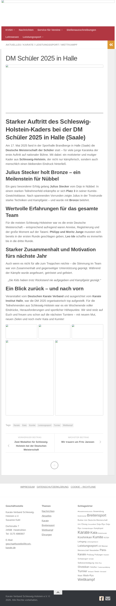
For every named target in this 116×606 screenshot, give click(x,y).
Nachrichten (26, 30)
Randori (106, 555)
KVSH (9, 30)
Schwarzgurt (83, 559)
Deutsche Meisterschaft (98, 520)
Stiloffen (93, 567)
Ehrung (84, 524)
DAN (85, 520)
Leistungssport (32, 37)
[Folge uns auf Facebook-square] (101, 598)
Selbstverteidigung (86, 563)
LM (99, 546)
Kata (24, 425)
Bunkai (80, 520)
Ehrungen (47, 534)
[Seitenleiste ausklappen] (111, 45)
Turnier (57, 425)
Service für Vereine (48, 30)
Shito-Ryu (98, 563)
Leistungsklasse (92, 542)
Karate (28, 44)
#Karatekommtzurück (85, 511)
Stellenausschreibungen (81, 30)
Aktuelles (13, 44)
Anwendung (98, 511)
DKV (79, 524)
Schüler (91, 559)
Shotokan (83, 566)
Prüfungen (98, 555)
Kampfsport (98, 528)
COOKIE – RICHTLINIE (83, 487)
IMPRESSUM (27, 487)
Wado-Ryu (88, 575)
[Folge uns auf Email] (107, 598)
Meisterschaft (83, 550)
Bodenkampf (82, 516)
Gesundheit (92, 524)
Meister (105, 546)
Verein (96, 572)
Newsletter (94, 550)
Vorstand (103, 571)
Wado (80, 576)
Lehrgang (82, 541)
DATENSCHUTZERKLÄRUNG (53, 487)
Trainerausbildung (104, 567)
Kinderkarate (102, 533)
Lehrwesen (12, 37)
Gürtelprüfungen (87, 528)
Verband (91, 571)
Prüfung (90, 555)
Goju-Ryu (101, 524)
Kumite (32, 425)
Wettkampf (69, 44)
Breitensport (48, 525)
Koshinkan (85, 537)
